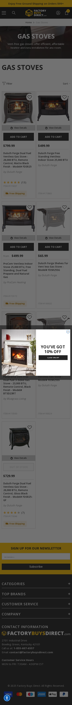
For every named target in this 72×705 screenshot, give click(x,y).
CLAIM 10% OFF (53, 357)
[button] (6, 697)
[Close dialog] (68, 331)
